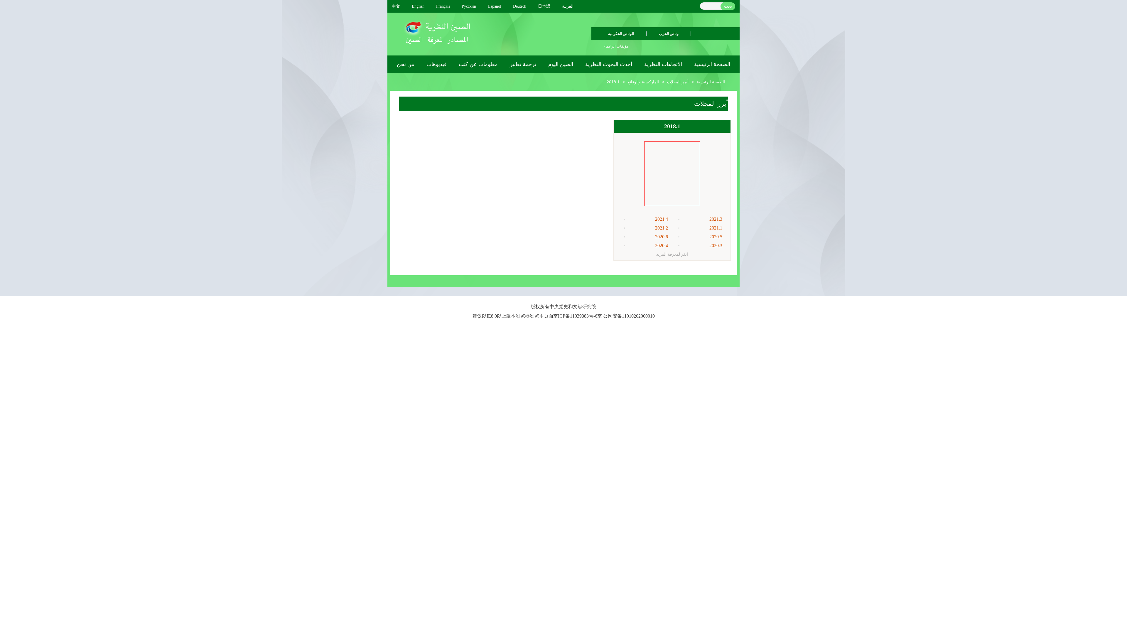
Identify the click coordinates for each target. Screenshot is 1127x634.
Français (443, 6)
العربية (567, 6)
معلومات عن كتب (478, 64)
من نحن (405, 64)
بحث (728, 6)
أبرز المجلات (678, 82)
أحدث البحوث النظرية (608, 64)
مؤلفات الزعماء (616, 46)
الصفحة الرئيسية (712, 64)
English (418, 6)
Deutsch (519, 6)
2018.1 (613, 82)
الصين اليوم (560, 64)
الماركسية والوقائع (643, 82)
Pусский (469, 6)
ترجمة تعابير (523, 64)
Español (494, 6)
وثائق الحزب (669, 33)
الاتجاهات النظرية (663, 64)
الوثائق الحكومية (621, 33)
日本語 (544, 6)
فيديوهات (436, 64)
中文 (396, 6)
